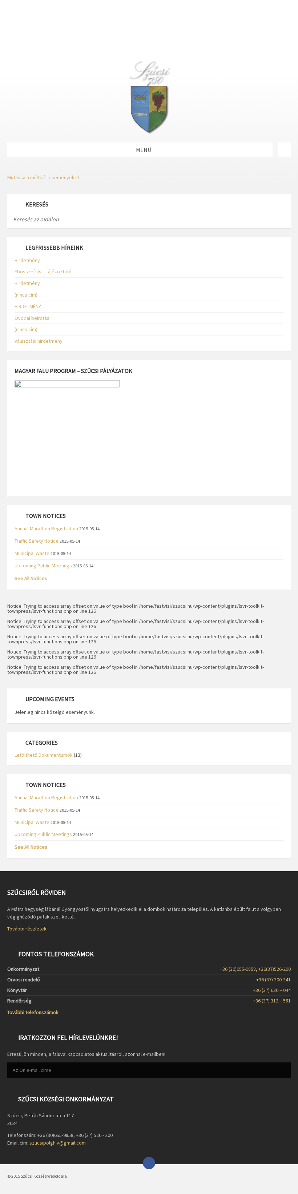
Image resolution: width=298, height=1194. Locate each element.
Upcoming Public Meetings (43, 565)
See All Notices (31, 578)
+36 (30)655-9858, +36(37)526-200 (255, 969)
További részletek (27, 928)
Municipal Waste (32, 553)
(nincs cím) (26, 295)
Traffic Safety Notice (37, 541)
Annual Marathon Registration (46, 528)
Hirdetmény (27, 260)
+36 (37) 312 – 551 (272, 1000)
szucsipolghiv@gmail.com (57, 1142)
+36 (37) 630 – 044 (272, 990)
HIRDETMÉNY (28, 306)
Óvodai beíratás (32, 318)
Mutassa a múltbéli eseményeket (43, 177)
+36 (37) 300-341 (273, 979)
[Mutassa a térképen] (284, 149)
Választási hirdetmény (39, 341)
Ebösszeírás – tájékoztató (43, 271)
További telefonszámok (33, 1012)
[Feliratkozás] (283, 1070)
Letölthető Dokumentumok (44, 755)
